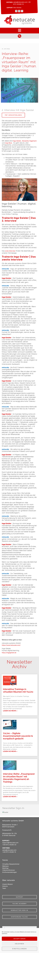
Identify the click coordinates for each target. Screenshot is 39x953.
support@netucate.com (10, 842)
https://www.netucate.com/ (11, 645)
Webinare (5, 866)
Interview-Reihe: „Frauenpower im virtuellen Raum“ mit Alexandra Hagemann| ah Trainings (19, 778)
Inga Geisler (17, 141)
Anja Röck (8, 143)
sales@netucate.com (20, 2)
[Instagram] (22, 11)
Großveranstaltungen (9, 872)
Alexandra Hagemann (29, 141)
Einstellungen (19, 949)
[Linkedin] (16, 11)
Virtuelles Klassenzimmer (10, 864)
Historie (5, 886)
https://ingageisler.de (9, 653)
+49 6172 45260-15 (9, 852)
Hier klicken (17, 7)
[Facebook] (19, 11)
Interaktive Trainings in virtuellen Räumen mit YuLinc (18, 690)
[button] (19, 36)
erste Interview (10, 251)
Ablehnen (19, 944)
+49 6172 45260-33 (9, 845)
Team (4, 888)
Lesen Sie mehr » (10, 711)
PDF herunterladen (13, 115)
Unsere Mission (7, 884)
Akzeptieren (20, 939)
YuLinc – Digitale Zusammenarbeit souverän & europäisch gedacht (18, 736)
